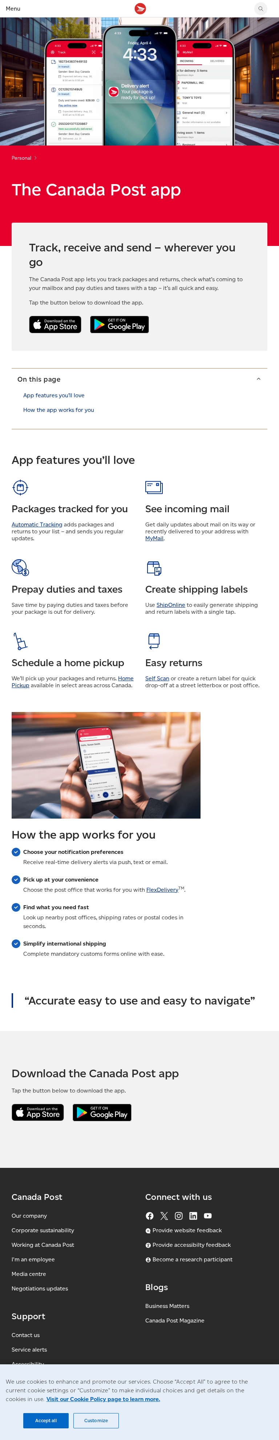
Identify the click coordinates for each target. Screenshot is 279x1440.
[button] (139, 379)
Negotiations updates (40, 1288)
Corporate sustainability (43, 1230)
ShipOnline (171, 604)
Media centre (29, 1273)
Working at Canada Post (43, 1244)
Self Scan (157, 678)
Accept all (45, 1420)
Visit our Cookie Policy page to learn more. (103, 1399)
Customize (96, 1420)
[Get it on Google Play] (119, 324)
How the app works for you (58, 409)
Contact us (26, 1335)
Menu (13, 8)
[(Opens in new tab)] (38, 1112)
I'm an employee (33, 1259)
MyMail (154, 538)
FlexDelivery (162, 889)
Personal (21, 158)
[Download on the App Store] (55, 324)
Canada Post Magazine (175, 1320)
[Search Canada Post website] (260, 8)
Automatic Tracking (37, 524)
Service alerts (29, 1349)
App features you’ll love (54, 395)
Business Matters (167, 1305)
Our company (29, 1215)
